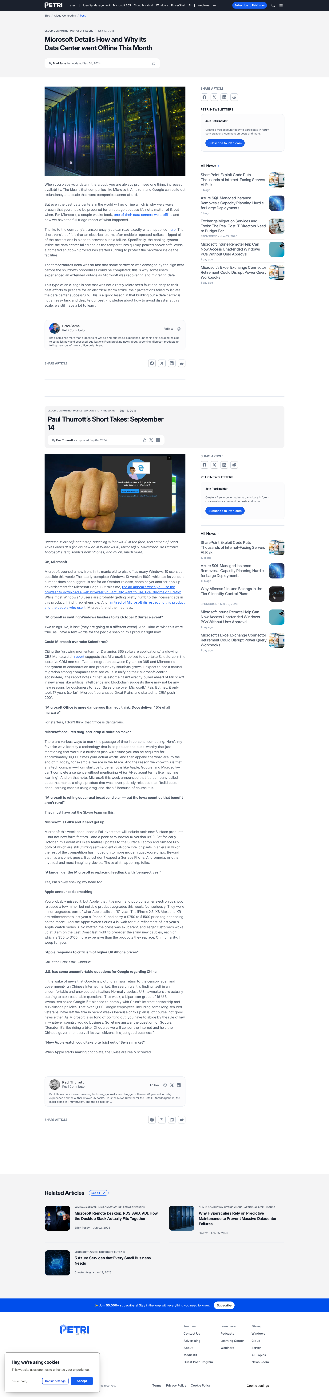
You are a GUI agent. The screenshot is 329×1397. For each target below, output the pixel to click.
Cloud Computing (65, 15)
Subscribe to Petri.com (250, 5)
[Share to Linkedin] (172, 363)
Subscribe (224, 1305)
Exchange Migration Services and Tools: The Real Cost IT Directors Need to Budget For (233, 226)
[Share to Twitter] (162, 363)
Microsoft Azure (81, 30)
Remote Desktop (134, 1207)
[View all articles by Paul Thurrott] (54, 1084)
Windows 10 (91, 410)
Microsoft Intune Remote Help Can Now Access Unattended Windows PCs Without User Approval (230, 249)
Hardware (108, 410)
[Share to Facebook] (152, 363)
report (79, 657)
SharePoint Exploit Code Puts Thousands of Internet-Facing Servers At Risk (233, 180)
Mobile (77, 410)
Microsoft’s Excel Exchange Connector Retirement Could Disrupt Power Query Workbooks (234, 272)
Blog (47, 15)
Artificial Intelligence (259, 1207)
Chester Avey (83, 1272)
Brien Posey (82, 1227)
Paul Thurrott (79, 440)
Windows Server (86, 1207)
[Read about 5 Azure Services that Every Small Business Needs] (57, 1262)
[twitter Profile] (151, 440)
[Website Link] (153, 63)
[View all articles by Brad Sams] (54, 328)
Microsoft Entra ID (112, 1252)
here (172, 230)
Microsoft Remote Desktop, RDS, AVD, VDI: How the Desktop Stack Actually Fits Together (116, 1216)
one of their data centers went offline (143, 215)
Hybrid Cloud (233, 1207)
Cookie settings (258, 1385)
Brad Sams (75, 63)
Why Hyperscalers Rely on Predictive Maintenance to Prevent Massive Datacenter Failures (238, 1218)
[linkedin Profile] (158, 440)
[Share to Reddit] (181, 363)
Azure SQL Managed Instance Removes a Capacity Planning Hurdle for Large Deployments (232, 203)
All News (208, 166)
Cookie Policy (20, 1381)
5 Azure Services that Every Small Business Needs (113, 1261)
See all (95, 1192)
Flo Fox (203, 1233)
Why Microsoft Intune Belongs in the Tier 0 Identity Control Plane (231, 591)
